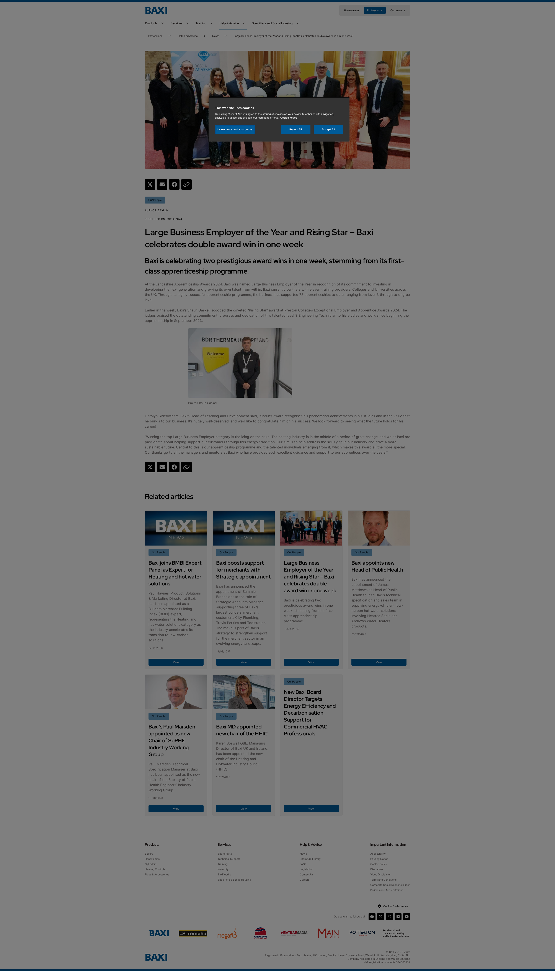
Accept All (328, 129)
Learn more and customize (235, 129)
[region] (279, 119)
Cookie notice (288, 117)
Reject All (295, 129)
